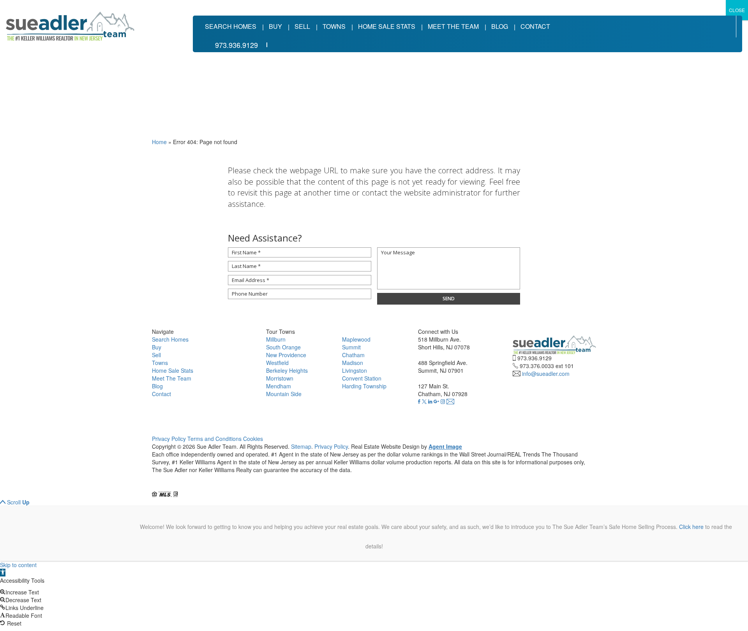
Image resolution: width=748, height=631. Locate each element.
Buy (275, 26)
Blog (499, 26)
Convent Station (361, 378)
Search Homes (230, 26)
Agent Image (445, 446)
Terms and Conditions (214, 438)
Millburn (276, 339)
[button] (2, 572)
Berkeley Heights (287, 370)
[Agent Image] (195, 486)
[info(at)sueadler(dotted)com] (450, 401)
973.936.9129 (236, 45)
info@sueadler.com (546, 373)
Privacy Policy (169, 438)
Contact (535, 26)
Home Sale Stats (386, 26)
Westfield (277, 363)
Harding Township (364, 386)
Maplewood (356, 339)
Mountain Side (284, 394)
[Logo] (70, 26)
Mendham (278, 386)
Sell (302, 26)
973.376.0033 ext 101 (547, 366)
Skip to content (18, 565)
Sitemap (301, 446)
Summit (351, 347)
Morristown (279, 378)
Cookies (253, 438)
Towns (334, 26)
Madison (352, 363)
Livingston (354, 370)
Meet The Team (453, 26)
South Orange (283, 347)
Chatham (353, 355)
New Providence (286, 355)
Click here (691, 527)
